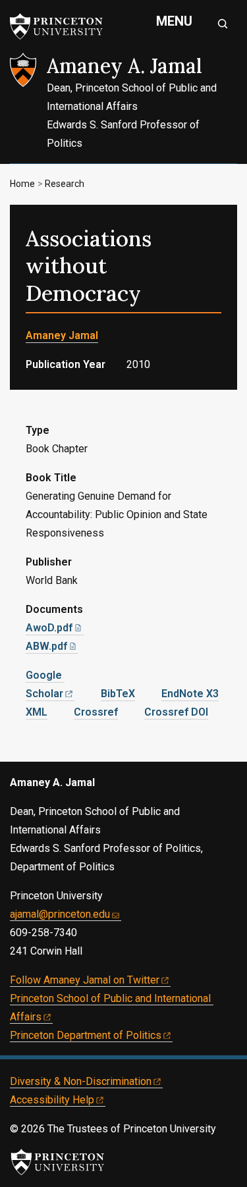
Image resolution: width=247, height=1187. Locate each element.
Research (64, 183)
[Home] (28, 108)
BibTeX (118, 693)
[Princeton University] (62, 26)
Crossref (96, 712)
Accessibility (52, 1100)
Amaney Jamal (62, 335)
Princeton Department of (85, 1035)
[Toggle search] (222, 24)
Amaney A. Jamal (124, 65)
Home (22, 183)
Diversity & (80, 1081)
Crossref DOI (176, 712)
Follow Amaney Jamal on (84, 980)
